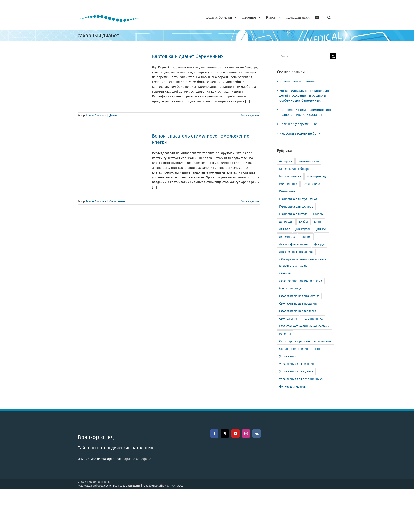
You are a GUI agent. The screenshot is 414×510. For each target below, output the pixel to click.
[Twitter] (225, 433)
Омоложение (117, 201)
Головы (318, 214)
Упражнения (287, 356)
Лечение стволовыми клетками (300, 281)
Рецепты (285, 334)
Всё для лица (288, 184)
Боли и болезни (290, 176)
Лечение (285, 273)
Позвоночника (313, 319)
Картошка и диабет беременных (188, 56)
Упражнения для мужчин (296, 371)
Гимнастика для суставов (296, 206)
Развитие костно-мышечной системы (304, 326)
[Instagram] (246, 433)
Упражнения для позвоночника (301, 379)
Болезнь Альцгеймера (294, 169)
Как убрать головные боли (299, 133)
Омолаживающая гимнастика (299, 296)
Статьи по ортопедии (293, 349)
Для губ (321, 229)
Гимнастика (287, 191)
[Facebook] (214, 433)
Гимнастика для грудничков (298, 199)
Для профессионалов (294, 244)
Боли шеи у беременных (298, 124)
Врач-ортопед (316, 176)
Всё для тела (311, 184)
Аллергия (285, 161)
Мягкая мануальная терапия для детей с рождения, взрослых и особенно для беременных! (304, 95)
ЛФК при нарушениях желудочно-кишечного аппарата (302, 263)
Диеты (113, 115)
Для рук (319, 244)
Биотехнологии (308, 161)
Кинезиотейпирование (297, 81)
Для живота (287, 237)
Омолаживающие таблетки (297, 311)
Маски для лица (290, 288)
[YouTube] (235, 433)
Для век (284, 229)
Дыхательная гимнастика (296, 252)
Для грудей (303, 229)
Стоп (317, 349)
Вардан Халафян (95, 115)
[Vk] (256, 433)
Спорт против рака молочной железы (305, 341)
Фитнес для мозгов (292, 386)
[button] (329, 17)
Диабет (303, 222)
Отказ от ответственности (93, 481)
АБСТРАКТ (170, 485)
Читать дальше (251, 115)
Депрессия (286, 222)
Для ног (306, 237)
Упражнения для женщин (296, 364)
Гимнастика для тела (293, 214)
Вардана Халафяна (136, 459)
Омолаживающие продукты (298, 303)
